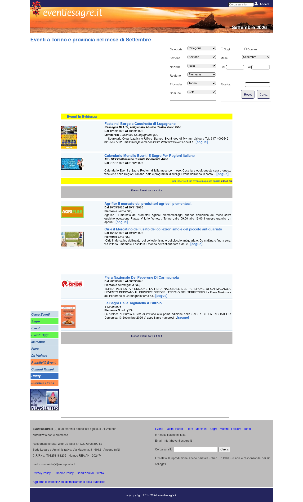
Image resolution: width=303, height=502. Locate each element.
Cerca (263, 94)
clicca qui (226, 181)
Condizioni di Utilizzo (90, 473)
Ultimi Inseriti (174, 429)
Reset (248, 94)
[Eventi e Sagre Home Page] (36, 15)
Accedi (264, 4)
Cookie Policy (65, 473)
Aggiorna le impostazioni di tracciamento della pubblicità (69, 482)
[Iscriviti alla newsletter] (44, 409)
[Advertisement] (101, 78)
